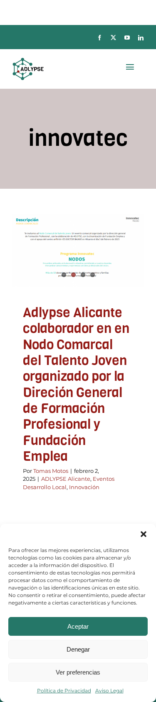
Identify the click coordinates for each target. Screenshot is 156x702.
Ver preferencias (78, 672)
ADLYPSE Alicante (65, 478)
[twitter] (113, 37)
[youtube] (127, 37)
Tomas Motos (50, 470)
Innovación (84, 487)
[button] (143, 534)
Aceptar (78, 626)
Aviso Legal (109, 690)
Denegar (78, 649)
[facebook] (99, 37)
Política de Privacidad (64, 690)
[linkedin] (141, 37)
